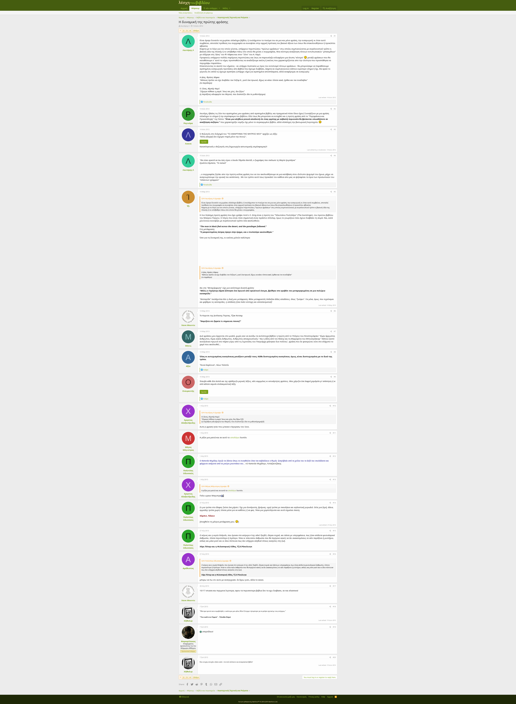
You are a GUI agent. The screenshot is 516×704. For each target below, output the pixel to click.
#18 (334, 606)
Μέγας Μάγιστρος (188, 448)
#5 (335, 192)
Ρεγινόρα (188, 123)
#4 (335, 155)
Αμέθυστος (188, 568)
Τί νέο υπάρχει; (210, 8)
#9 (335, 377)
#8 (335, 352)
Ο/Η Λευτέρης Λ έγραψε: (211, 198)
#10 (334, 406)
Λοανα (188, 143)
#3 (335, 129)
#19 (334, 627)
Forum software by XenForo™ (258, 702)
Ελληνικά (185, 697)
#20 (334, 657)
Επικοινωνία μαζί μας (286, 697)
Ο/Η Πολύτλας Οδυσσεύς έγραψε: (215, 561)
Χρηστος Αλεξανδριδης (188, 421)
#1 (335, 36)
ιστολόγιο (235, 437)
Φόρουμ (195, 8)
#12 (334, 456)
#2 (335, 109)
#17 (334, 586)
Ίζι (188, 206)
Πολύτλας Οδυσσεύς (188, 472)
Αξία (188, 366)
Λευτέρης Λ (185, 26)
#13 (334, 479)
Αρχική (184, 8)
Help (323, 697)
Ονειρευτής (188, 391)
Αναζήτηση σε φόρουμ (203, 13)
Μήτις (188, 345)
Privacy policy (314, 697)
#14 (334, 503)
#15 (334, 531)
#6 (335, 311)
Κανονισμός (302, 697)
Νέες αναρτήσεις (185, 13)
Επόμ (196, 30)
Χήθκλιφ (188, 620)
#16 (334, 554)
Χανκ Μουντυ (188, 325)
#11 (334, 433)
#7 (335, 331)
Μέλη (225, 8)
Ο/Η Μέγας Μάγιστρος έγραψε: (214, 486)
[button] (219, 8)
